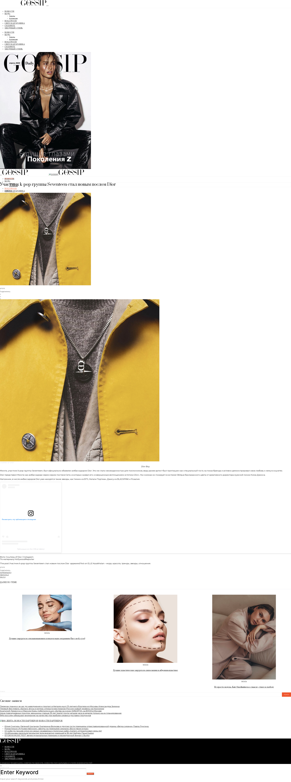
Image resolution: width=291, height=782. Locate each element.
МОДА (7, 13)
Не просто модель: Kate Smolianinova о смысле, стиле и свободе (244, 687)
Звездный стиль (14, 28)
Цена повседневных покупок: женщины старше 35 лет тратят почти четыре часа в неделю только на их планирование (61, 713)
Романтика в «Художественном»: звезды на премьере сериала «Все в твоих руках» (47, 729)
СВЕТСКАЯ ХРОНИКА (15, 23)
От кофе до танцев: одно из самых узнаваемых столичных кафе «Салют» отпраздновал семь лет (53, 731)
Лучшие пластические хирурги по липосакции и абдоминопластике (145, 670)
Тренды (12, 16)
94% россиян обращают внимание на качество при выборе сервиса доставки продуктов (45, 715)
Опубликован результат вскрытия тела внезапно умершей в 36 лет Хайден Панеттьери (49, 733)
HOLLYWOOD (11, 21)
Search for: (4, 767)
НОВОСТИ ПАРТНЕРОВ (51, 721)
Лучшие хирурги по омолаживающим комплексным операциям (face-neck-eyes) (47, 638)
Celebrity (10, 25)
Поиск (2, 691)
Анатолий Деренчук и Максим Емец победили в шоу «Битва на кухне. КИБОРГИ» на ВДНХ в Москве (51, 711)
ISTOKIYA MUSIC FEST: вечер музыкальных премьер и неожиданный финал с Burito (47, 735)
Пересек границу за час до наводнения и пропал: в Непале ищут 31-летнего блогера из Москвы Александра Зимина (60, 706)
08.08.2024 (8, 191)
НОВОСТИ (9, 11)
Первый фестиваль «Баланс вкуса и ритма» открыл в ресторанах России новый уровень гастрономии (52, 709)
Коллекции (13, 19)
